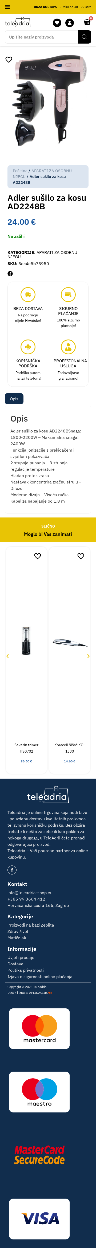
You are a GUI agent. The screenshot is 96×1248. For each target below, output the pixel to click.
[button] (10, 273)
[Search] (84, 37)
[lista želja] (57, 23)
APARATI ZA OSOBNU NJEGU (42, 254)
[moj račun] (69, 23)
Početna (20, 170)
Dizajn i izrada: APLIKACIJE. (29, 993)
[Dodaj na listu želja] (9, 59)
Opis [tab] (14, 398)
